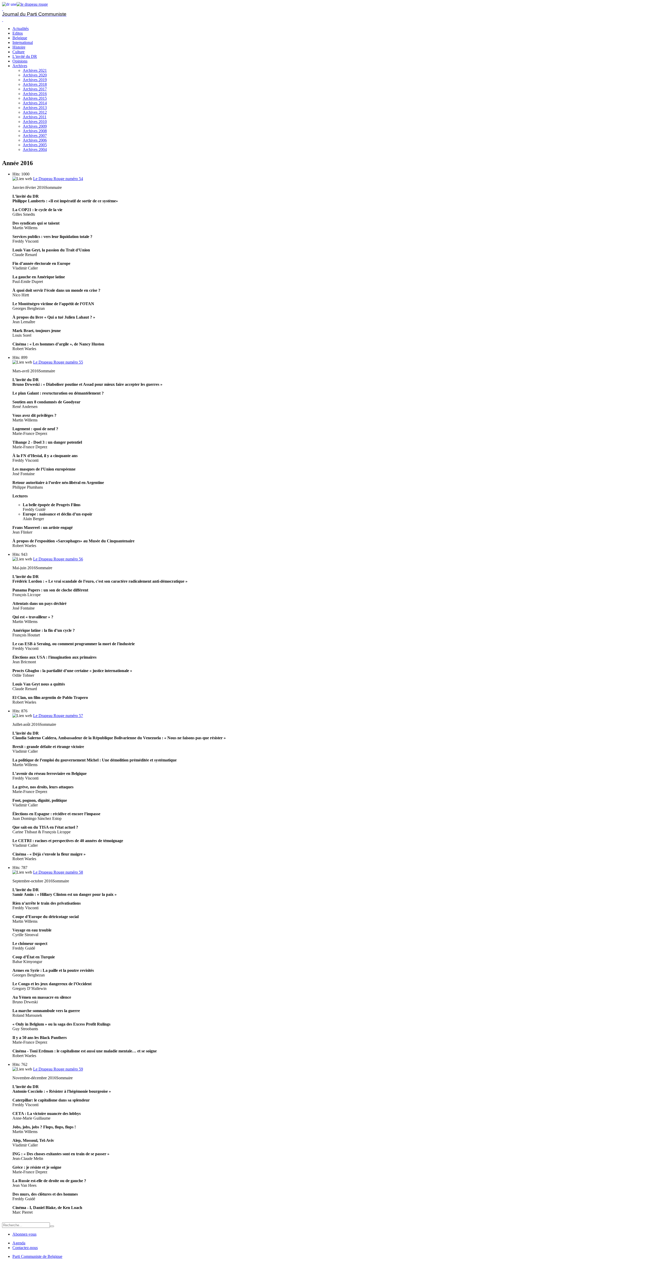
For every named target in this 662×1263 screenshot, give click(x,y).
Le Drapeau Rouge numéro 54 (58, 178)
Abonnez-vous (24, 1234)
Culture (18, 52)
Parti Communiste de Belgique (37, 1256)
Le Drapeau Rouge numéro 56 (58, 559)
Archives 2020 (35, 75)
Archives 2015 (35, 98)
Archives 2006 (35, 140)
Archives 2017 (35, 89)
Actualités (20, 28)
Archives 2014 (35, 103)
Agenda (18, 1243)
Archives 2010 (35, 121)
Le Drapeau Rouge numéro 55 (58, 362)
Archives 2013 (35, 107)
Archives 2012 (35, 112)
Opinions (19, 61)
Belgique (19, 38)
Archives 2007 (35, 135)
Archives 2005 (35, 145)
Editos (17, 33)
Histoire (18, 47)
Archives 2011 (35, 117)
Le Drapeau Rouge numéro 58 (58, 872)
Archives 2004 (35, 149)
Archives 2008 (35, 131)
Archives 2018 (35, 84)
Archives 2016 (35, 93)
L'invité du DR (24, 56)
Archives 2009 (35, 126)
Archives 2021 (35, 70)
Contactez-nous (25, 1247)
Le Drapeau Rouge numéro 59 (58, 1069)
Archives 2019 (35, 80)
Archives (19, 66)
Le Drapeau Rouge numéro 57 (58, 715)
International (22, 42)
